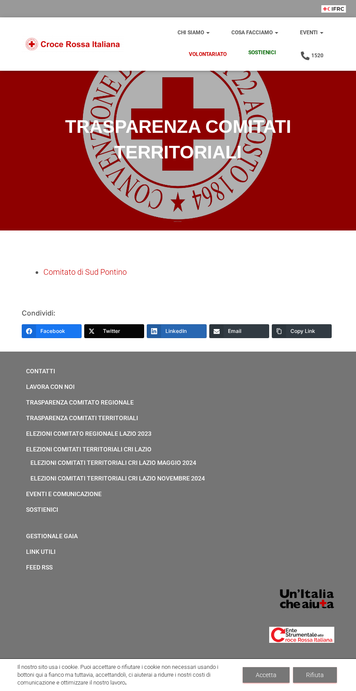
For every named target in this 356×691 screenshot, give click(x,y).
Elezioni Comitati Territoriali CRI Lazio (89, 449)
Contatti (40, 371)
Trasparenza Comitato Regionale (80, 402)
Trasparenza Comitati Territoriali (82, 418)
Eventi (309, 33)
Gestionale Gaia (52, 536)
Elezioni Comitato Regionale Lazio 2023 (89, 433)
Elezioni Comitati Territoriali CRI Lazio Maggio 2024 (113, 462)
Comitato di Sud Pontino (85, 271)
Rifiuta (315, 674)
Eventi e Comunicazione (64, 493)
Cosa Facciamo (252, 33)
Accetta (266, 674)
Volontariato (208, 54)
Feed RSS (39, 567)
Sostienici (262, 52)
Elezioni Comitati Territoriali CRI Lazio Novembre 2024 (117, 478)
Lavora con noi (50, 386)
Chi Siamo (191, 33)
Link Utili (41, 551)
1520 (317, 56)
